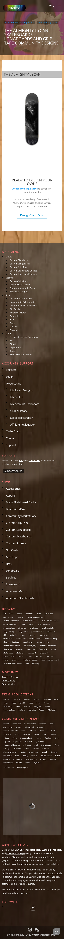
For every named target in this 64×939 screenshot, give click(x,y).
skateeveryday (30, 645)
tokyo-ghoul (32, 759)
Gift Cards (15, 309)
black (41, 727)
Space (47, 706)
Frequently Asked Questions (24, 337)
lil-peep (28, 745)
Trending (32, 710)
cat (53, 730)
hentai (29, 741)
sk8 (4, 635)
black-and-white (11, 730)
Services (11, 577)
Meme (46, 703)
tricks (5, 660)
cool (17, 734)
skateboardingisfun (11, 642)
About (13, 344)
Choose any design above (25, 188)
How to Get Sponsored (21, 354)
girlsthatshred (44, 624)
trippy (44, 759)
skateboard (21, 638)
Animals (27, 699)
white (19, 762)
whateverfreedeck (30, 660)
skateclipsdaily (43, 642)
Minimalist (7, 706)
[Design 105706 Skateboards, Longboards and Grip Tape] (32, 119)
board (33, 730)
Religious (38, 706)
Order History (18, 411)
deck (54, 734)
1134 (7, 723)
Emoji (5, 703)
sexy (26, 755)
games (31, 624)
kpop (31, 703)
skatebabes (8, 638)
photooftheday (37, 631)
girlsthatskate (9, 628)
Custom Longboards (20, 263)
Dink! (56, 699)
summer (38, 656)
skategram (7, 649)
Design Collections (19, 281)
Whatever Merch (18, 312)
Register (11, 370)
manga (8, 748)
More (8, 333)
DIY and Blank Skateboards (23, 305)
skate (23, 635)
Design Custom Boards (21, 298)
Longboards (23, 631)
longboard (34, 628)
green (7, 741)
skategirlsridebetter (47, 645)
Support (11, 445)
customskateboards (50, 620)
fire (15, 738)
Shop (8, 295)
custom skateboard (30, 620)
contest (20, 617)
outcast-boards (11, 752)
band (20, 727)
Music (18, 706)
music (36, 748)
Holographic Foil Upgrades (23, 302)
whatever (15, 660)
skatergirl (20, 653)
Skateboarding (51, 638)
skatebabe (43, 635)
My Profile (16, 397)
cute (37, 734)
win (27, 663)
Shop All (14, 330)
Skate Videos (8, 656)
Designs (9, 277)
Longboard (12, 570)
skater (53, 649)
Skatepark (43, 649)
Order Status (14, 431)
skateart (32, 635)
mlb (27, 748)
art (4, 613)
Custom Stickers (16, 543)
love (57, 745)
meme (18, 748)
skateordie (30, 649)
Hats (12, 319)
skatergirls (32, 653)
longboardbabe (48, 628)
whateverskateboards (50, 660)
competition (8, 617)
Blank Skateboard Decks (21, 502)
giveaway (22, 628)
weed (53, 759)
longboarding (8, 631)
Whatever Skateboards (20, 598)
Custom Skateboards (20, 260)
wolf (28, 762)
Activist (17, 699)
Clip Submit (15, 347)
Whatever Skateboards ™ (44, 934)
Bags (12, 323)
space (7, 759)
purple (54, 752)
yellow (37, 762)
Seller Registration (21, 417)
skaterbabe (8, 653)
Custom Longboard (51, 850)
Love (38, 703)
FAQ (21, 460)
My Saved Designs (19, 291)
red (17, 755)
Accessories (13, 488)
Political (27, 706)
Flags (14, 703)
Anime (36, 699)
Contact (10, 438)
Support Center (13, 470)
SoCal (29, 656)
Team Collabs (9, 710)
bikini (39, 613)
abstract (17, 723)
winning (35, 663)
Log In (10, 376)
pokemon (34, 752)
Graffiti (22, 703)
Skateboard (13, 584)
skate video (45, 653)
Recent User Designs (20, 284)
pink (24, 752)
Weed (41, 710)
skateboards (28, 642)
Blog (12, 340)
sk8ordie (13, 635)
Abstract (6, 699)
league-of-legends (12, 745)
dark (45, 734)
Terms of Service (10, 677)
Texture (21, 710)
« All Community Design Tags (19, 22)
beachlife (29, 613)
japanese (40, 741)
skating (21, 656)
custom (27, 734)
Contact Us (34, 460)
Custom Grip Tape (19, 267)
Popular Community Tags (22, 288)
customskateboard (11, 620)
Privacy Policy (8, 680)
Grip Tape (12, 557)
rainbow (8, 755)
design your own (10, 624)
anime (43, 723)
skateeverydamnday (11, 645)
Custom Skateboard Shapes (23, 270)
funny (23, 624)
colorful (8, 734)
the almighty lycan (47, 22)
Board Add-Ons (15, 509)
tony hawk (50, 656)
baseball (30, 727)
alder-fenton (31, 723)
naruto (46, 748)
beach (19, 613)
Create (9, 256)
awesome (9, 727)
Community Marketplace (21, 516)
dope (7, 738)
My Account (13, 383)
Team (12, 351)
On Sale (14, 326)
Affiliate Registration (23, 424)
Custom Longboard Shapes (23, 274)
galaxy (49, 738)
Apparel (14, 316)
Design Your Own (32, 215)
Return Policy (8, 684)
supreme (18, 759)
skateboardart (35, 638)
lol (37, 745)
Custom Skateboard (30, 850)
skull (58, 755)
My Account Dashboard (24, 404)
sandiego (51, 631)
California (49, 613)
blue (24, 730)
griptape (18, 741)
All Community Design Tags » (15, 767)
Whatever (52, 710)
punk (45, 752)
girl (58, 738)
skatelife (19, 649)
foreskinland (27, 738)
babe (11, 613)
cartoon (44, 730)
